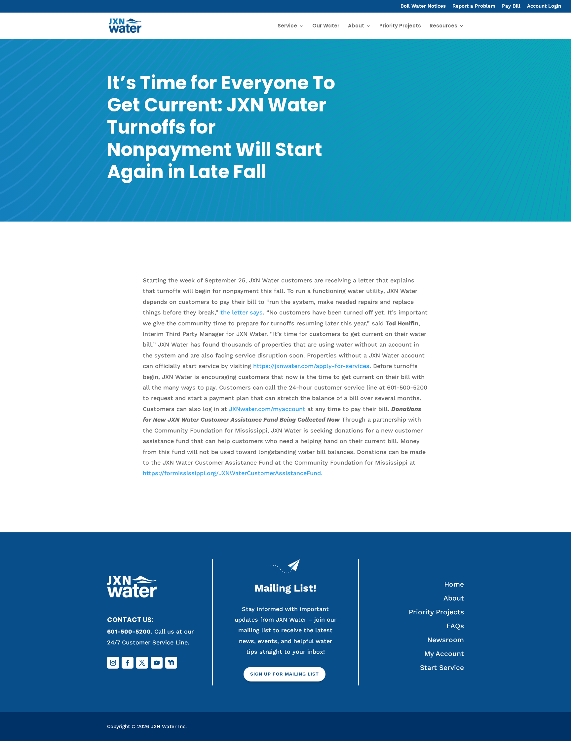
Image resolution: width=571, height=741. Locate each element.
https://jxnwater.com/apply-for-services (311, 365)
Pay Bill (511, 6)
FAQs (455, 626)
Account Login (544, 6)
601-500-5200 (129, 631)
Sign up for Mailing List (284, 674)
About (356, 26)
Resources (443, 26)
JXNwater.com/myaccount (267, 408)
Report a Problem (473, 6)
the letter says (241, 312)
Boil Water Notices (423, 6)
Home (454, 584)
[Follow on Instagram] (113, 663)
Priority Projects (400, 26)
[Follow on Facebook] (127, 663)
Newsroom (445, 640)
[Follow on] (171, 663)
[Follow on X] (142, 663)
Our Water (325, 26)
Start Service (442, 667)
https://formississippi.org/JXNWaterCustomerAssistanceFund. (233, 473)
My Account (444, 653)
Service (287, 26)
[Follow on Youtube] (157, 663)
